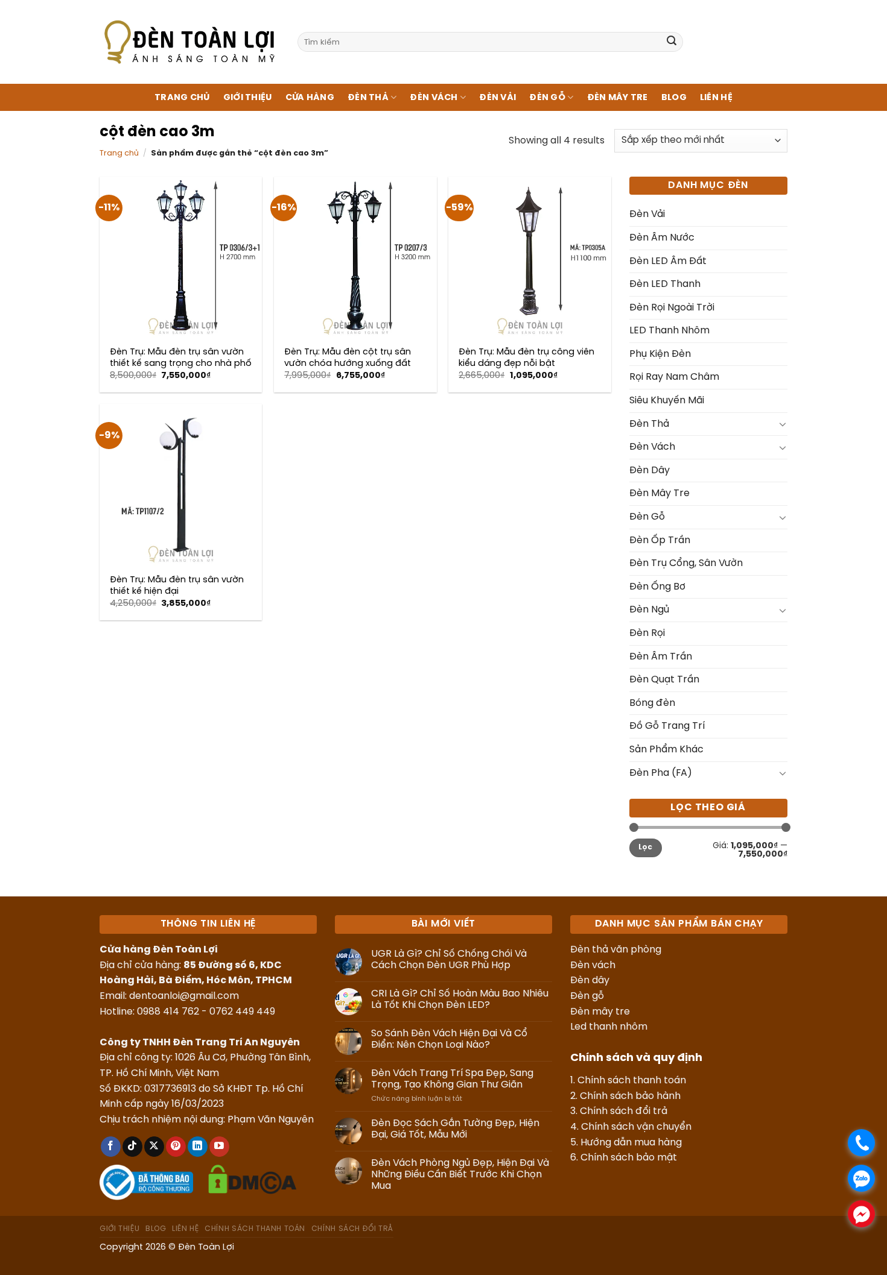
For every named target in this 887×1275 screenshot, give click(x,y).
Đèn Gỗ (547, 97)
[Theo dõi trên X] (154, 1146)
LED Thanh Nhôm (669, 331)
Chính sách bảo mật (628, 1158)
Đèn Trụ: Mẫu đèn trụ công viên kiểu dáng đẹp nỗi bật (526, 357)
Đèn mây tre (600, 1012)
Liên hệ (716, 97)
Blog (674, 97)
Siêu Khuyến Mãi (666, 400)
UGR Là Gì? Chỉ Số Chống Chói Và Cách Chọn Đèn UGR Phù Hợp (449, 960)
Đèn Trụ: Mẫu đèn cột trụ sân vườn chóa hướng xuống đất (347, 357)
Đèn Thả (368, 97)
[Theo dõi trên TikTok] (132, 1146)
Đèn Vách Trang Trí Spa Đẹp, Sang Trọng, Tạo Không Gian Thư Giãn (452, 1079)
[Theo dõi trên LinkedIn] (198, 1146)
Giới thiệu (247, 97)
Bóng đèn (652, 703)
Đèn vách (592, 965)
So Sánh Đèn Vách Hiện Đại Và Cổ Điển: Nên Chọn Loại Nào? (449, 1039)
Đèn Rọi (647, 633)
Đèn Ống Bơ (657, 587)
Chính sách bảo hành (630, 1096)
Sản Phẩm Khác (666, 750)
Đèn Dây (649, 470)
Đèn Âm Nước (662, 238)
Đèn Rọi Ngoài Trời (671, 308)
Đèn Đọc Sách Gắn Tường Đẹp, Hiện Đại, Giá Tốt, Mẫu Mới (455, 1129)
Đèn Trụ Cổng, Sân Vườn (686, 563)
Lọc (645, 847)
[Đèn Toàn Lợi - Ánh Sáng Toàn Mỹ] (189, 42)
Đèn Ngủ (649, 610)
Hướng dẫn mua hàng (631, 1143)
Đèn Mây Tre (617, 97)
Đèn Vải (497, 97)
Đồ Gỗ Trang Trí (667, 726)
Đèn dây (589, 980)
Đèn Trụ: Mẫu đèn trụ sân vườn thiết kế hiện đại (177, 585)
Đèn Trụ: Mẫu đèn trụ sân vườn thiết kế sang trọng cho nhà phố (181, 357)
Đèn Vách (433, 97)
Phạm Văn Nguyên (270, 1120)
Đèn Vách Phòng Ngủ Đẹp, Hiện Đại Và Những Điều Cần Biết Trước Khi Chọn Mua (460, 1174)
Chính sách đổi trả (623, 1111)
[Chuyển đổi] (782, 424)
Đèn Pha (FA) (660, 773)
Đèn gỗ (587, 996)
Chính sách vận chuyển (636, 1127)
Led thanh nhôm (608, 1027)
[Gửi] (671, 42)
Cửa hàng (309, 97)
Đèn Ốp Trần (659, 540)
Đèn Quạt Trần (664, 680)
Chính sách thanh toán (631, 1080)
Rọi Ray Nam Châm (674, 377)
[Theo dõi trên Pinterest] (176, 1146)
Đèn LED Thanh (665, 284)
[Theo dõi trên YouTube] (219, 1146)
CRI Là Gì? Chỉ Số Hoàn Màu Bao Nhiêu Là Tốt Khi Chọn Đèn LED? (459, 999)
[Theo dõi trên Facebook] (111, 1146)
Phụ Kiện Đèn (660, 354)
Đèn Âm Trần (660, 657)
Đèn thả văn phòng (615, 950)
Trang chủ (182, 97)
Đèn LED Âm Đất (668, 261)
